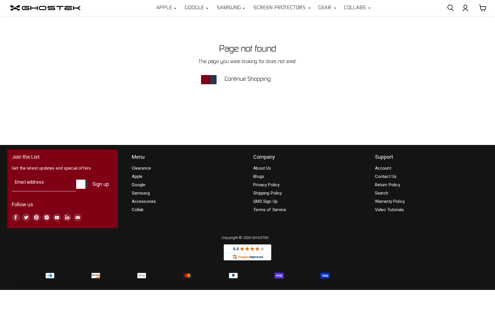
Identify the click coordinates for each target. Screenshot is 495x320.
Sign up (100, 184)
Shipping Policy (267, 193)
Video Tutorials (389, 209)
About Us (262, 168)
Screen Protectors (280, 8)
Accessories (144, 201)
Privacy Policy (266, 184)
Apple (165, 8)
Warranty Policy (390, 201)
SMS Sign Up (265, 201)
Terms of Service (269, 209)
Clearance (141, 168)
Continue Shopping (248, 79)
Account (383, 168)
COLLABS (356, 8)
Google (195, 8)
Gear (325, 8)
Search (381, 193)
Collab (138, 209)
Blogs (258, 176)
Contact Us (386, 176)
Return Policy (387, 184)
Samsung (230, 8)
